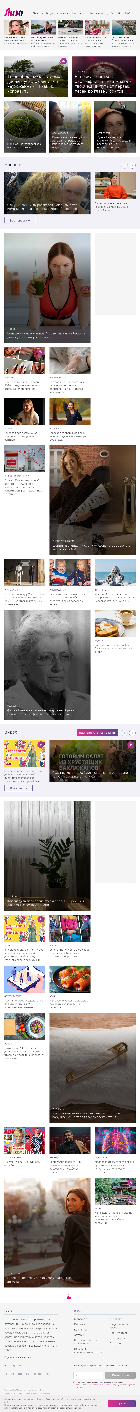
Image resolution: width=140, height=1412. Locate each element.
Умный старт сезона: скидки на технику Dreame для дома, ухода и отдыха (70, 41)
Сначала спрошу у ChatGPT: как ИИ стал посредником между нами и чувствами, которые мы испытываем (24, 599)
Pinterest (47, 1374)
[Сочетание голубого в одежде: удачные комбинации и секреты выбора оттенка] (70, 928)
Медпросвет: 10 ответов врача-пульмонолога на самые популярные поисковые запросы (115, 1167)
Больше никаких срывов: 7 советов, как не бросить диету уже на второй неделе (46, 335)
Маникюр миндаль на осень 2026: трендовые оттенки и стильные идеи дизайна (22, 385)
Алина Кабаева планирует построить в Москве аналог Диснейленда (112, 206)
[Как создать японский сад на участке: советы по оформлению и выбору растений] (115, 1191)
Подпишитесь (95, 732)
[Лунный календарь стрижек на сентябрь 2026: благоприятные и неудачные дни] (115, 127)
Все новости (18, 220)
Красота (62, 13)
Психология (79, 13)
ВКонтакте (40, 1374)
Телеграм (5, 1374)
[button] (132, 165)
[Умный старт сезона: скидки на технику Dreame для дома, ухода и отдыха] (70, 27)
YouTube (20, 1374)
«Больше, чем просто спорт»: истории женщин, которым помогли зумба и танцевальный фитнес (96, 41)
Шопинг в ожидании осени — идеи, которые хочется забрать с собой (92, 547)
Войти (129, 13)
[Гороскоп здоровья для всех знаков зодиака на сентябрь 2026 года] (70, 411)
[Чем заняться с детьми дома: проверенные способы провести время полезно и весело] (70, 572)
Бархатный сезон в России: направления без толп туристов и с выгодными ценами (123, 41)
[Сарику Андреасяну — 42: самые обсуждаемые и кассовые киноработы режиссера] (70, 1140)
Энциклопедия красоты (119, 1325)
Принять (122, 1403)
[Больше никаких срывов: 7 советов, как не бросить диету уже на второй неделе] (47, 288)
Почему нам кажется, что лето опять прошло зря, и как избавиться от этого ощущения (68, 142)
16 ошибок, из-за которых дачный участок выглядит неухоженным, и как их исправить (33, 83)
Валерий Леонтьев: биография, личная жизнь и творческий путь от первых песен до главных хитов (103, 83)
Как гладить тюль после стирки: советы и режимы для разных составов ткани (45, 903)
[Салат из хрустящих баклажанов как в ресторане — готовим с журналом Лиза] (92, 761)
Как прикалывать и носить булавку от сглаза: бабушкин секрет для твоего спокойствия (87, 1115)
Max (12, 1374)
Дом (108, 13)
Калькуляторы (119, 1333)
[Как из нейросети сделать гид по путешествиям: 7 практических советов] (24, 979)
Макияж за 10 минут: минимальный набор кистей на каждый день (16, 40)
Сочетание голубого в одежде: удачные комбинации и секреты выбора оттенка (69, 953)
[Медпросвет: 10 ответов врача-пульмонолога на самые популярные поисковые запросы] (115, 1140)
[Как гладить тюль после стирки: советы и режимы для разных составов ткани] (47, 856)
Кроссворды (117, 1338)
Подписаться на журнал (18, 1357)
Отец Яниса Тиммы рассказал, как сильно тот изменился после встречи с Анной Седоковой (42, 207)
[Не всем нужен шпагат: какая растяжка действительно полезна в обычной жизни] (43, 27)
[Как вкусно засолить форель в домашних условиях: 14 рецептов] (70, 979)
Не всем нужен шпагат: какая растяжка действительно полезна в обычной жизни (43, 41)
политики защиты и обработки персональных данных (55, 1407)
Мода (50, 13)
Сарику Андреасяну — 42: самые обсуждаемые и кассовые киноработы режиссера (65, 1167)
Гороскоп (96, 13)
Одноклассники (35, 1374)
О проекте (80, 1319)
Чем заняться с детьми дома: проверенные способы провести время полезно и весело (68, 599)
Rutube (28, 1374)
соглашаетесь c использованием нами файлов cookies (69, 1405)
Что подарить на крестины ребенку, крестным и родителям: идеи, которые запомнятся (66, 387)
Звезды (38, 13)
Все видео (17, 788)
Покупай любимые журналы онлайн (22, 1163)
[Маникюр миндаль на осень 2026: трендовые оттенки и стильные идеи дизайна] (24, 360)
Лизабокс (116, 1319)
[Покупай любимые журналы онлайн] (24, 1140)
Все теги (115, 1343)
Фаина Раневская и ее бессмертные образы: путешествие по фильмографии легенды (41, 712)
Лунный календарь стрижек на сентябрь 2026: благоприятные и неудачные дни (114, 142)
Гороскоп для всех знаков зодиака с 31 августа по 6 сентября (21, 436)
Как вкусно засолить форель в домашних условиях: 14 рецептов (68, 1004)
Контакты (80, 1329)
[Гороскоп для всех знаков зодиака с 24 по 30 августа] (47, 1232)
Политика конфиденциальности (88, 1350)
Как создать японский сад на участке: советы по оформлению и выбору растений (113, 1218)
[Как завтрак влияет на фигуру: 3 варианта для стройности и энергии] (115, 623)
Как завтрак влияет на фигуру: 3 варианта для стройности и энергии (115, 648)
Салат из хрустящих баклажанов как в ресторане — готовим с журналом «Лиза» (91, 774)
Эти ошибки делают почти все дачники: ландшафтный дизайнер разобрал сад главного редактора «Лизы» (23, 776)
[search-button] (119, 13)
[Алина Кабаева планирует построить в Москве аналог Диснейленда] (115, 185)
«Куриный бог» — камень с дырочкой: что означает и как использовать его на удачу (115, 597)
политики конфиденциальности (114, 1385)
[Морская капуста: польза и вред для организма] (25, 127)
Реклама (79, 1324)
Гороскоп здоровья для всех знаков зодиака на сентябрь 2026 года (67, 436)
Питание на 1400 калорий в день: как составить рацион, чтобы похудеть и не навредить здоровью (24, 1053)
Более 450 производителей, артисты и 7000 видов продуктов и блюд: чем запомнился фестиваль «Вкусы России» (24, 487)
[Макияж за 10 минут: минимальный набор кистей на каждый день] (16, 27)
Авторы (79, 1335)
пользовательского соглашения (88, 1385)
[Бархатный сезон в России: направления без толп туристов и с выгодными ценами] (124, 27)
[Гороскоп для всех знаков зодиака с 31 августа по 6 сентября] (24, 411)
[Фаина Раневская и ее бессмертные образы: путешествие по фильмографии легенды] (47, 665)
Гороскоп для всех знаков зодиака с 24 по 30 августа (41, 1280)
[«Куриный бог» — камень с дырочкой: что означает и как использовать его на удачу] (115, 572)
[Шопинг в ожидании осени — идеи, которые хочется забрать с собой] (92, 500)
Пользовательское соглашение (86, 1341)
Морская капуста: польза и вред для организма (24, 145)
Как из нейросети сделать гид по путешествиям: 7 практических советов (23, 1004)
